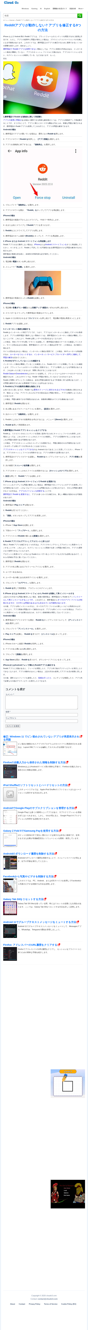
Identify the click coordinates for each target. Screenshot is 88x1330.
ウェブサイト (11, 718)
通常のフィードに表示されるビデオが (50, 390)
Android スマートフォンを (56, 244)
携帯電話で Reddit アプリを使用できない (20, 49)
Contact (22, 1304)
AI (41, 8)
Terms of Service (50, 1304)
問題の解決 (7, 357)
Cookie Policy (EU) (68, 1304)
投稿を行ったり (44, 678)
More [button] (80, 8)
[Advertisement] (67, 1031)
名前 (8, 712)
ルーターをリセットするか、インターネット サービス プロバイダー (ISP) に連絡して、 (46, 354)
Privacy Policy (34, 1304)
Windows (25, 8)
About (12, 1304)
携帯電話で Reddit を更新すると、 (17, 494)
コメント (10, 694)
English (47, 8)
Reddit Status (8, 374)
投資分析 (73, 8)
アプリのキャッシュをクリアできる (18, 449)
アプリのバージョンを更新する (31, 491)
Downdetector (21, 374)
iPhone (37, 244)
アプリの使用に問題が (12, 120)
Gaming (34, 8)
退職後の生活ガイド (60, 8)
